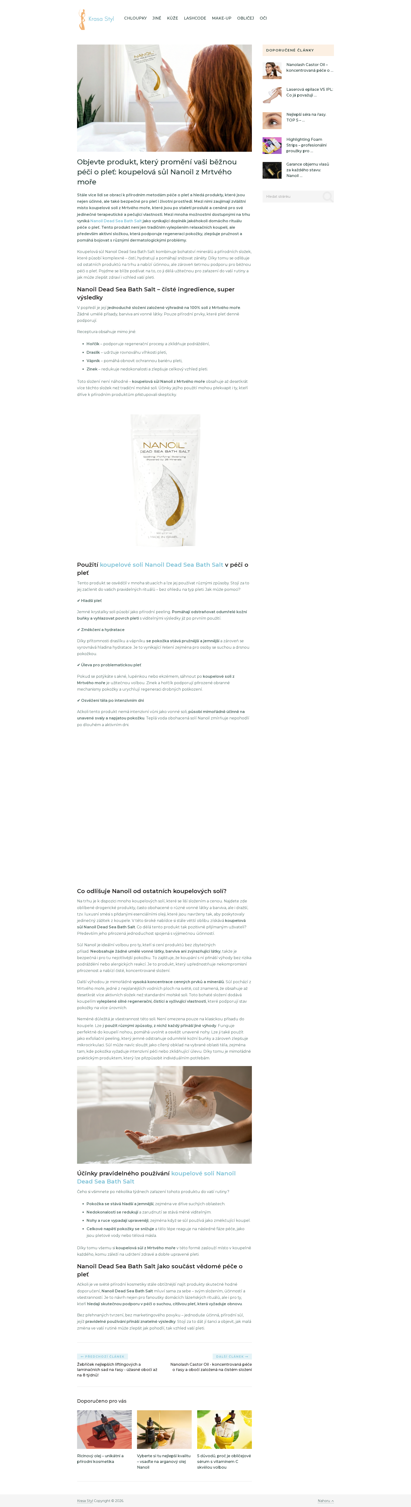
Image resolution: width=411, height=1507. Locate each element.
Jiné (156, 18)
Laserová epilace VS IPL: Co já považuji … (309, 92)
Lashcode (195, 18)
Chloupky (135, 18)
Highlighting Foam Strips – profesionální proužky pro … (306, 145)
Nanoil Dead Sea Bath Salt (116, 221)
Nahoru (324, 1501)
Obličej (245, 18)
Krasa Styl (85, 1501)
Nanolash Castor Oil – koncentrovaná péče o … (309, 67)
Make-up (221, 18)
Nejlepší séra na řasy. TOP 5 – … (306, 117)
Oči (263, 18)
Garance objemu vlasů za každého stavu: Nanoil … (307, 170)
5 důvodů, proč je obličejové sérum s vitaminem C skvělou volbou (224, 1462)
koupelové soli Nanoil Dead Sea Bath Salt (161, 564)
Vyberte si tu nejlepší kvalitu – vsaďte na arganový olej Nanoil (164, 1462)
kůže (172, 18)
